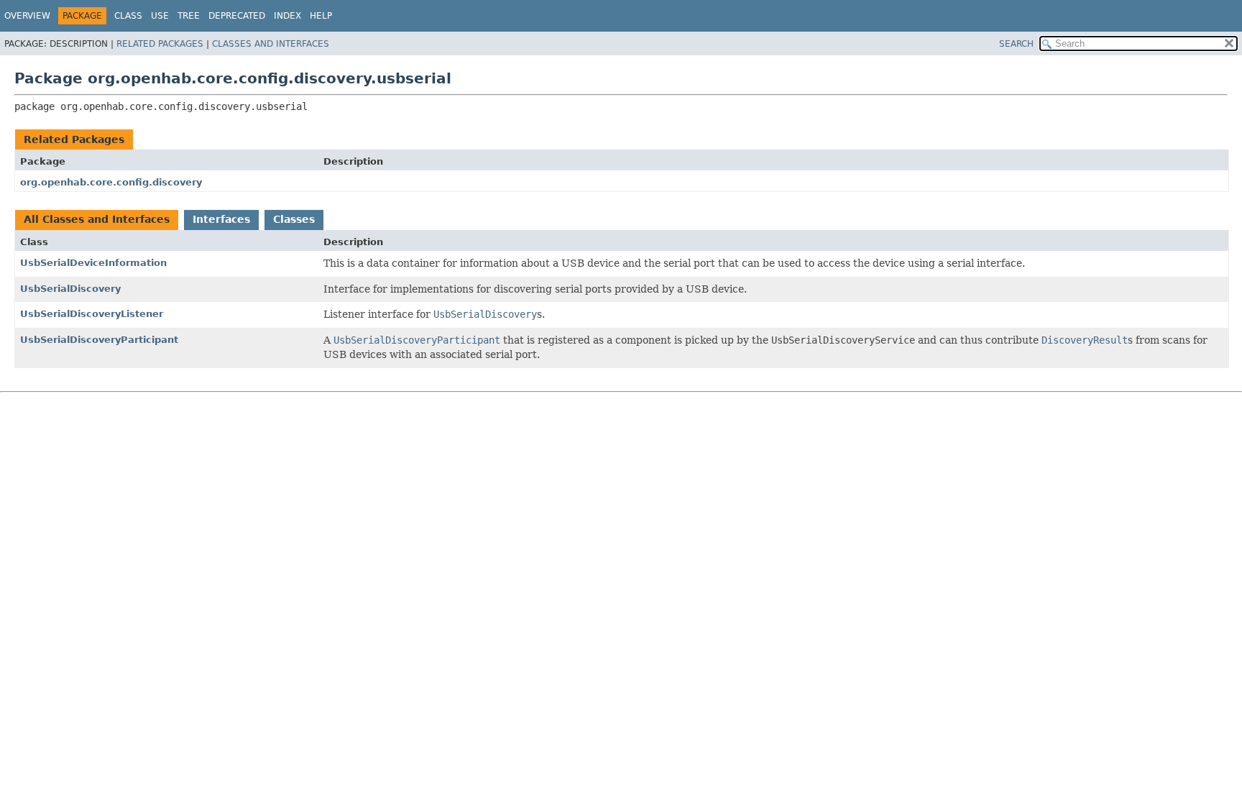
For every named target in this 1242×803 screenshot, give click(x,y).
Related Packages (159, 44)
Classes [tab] (294, 219)
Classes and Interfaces (270, 44)
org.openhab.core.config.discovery (111, 182)
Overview (27, 16)
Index (287, 16)
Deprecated (236, 16)
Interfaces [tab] (221, 219)
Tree (189, 16)
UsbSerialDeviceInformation (93, 262)
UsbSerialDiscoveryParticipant (99, 339)
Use (160, 16)
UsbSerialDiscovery (70, 288)
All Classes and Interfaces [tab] (97, 219)
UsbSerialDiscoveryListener (91, 313)
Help (321, 16)
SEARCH (1016, 44)
